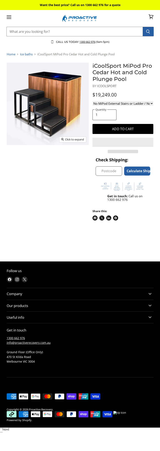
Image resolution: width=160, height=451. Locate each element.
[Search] (148, 31)
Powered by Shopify (19, 420)
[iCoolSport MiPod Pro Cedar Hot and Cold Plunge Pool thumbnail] (13, 156)
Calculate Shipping (138, 171)
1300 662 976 (87, 42)
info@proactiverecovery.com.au (29, 343)
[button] (123, 142)
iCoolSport (106, 86)
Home (11, 54)
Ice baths (26, 54)
